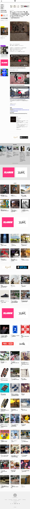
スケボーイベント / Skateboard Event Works (15, 500)
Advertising (24, 499)
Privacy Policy (10, 499)
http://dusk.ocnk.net (18, 129)
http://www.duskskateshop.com (17, 108)
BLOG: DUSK (12, 10)
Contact (6, 499)
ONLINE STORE (3, 10)
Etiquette (19, 499)
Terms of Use (15, 499)
